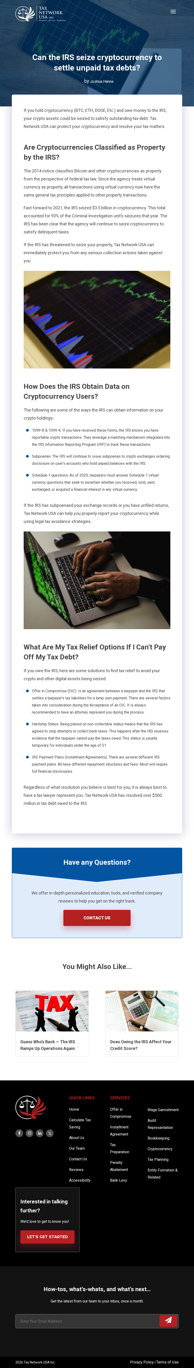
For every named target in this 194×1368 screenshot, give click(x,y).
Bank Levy (118, 1180)
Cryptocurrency (160, 1149)
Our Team (77, 1148)
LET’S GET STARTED (47, 1237)
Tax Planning (158, 1159)
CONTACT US (97, 917)
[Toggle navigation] (173, 11)
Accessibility (80, 1180)
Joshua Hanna (101, 81)
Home (74, 1109)
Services (120, 1097)
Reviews (76, 1169)
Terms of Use (167, 1362)
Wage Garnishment (163, 1110)
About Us (76, 1138)
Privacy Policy (142, 1362)
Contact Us (78, 1159)
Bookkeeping (158, 1138)
